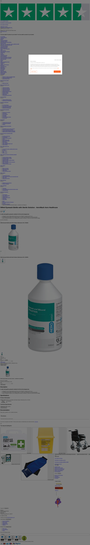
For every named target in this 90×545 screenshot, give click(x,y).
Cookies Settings (33, 71)
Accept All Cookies (57, 71)
